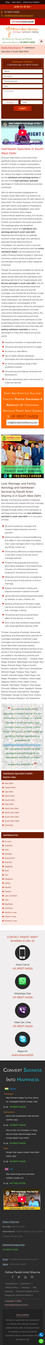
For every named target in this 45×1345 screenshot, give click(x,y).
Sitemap (25, 1287)
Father (7, 883)
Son (6, 875)
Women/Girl (10, 858)
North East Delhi (12, 808)
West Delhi (9, 804)
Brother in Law (11, 921)
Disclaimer (25, 1283)
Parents (8, 891)
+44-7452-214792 (17, 1183)
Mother (8, 887)
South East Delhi (12, 817)
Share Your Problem (31, 2)
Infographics (11, 1283)
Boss (7, 871)
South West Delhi (12, 821)
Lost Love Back (11, 896)
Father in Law (10, 916)
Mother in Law (11, 912)
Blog (7, 2)
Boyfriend (9, 904)
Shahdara (9, 825)
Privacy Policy (11, 1287)
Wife (7, 850)
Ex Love (8, 841)
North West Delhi (12, 813)
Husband (8, 845)
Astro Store (16, 2)
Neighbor (9, 866)
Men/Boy (8, 854)
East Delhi (9, 792)
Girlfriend (9, 908)
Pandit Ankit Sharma (11, 47)
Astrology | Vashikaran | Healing (25, 32)
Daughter (9, 879)
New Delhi (9, 783)
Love (7, 900)
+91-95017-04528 (11, 12)
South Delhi (10, 800)
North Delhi (10, 796)
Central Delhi (10, 787)
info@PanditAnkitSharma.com (18, 15)
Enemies (8, 862)
